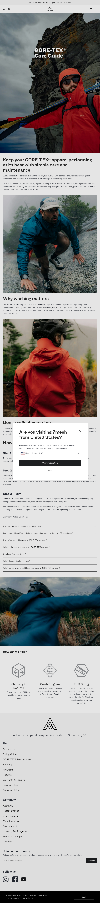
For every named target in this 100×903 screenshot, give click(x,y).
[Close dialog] (79, 430)
